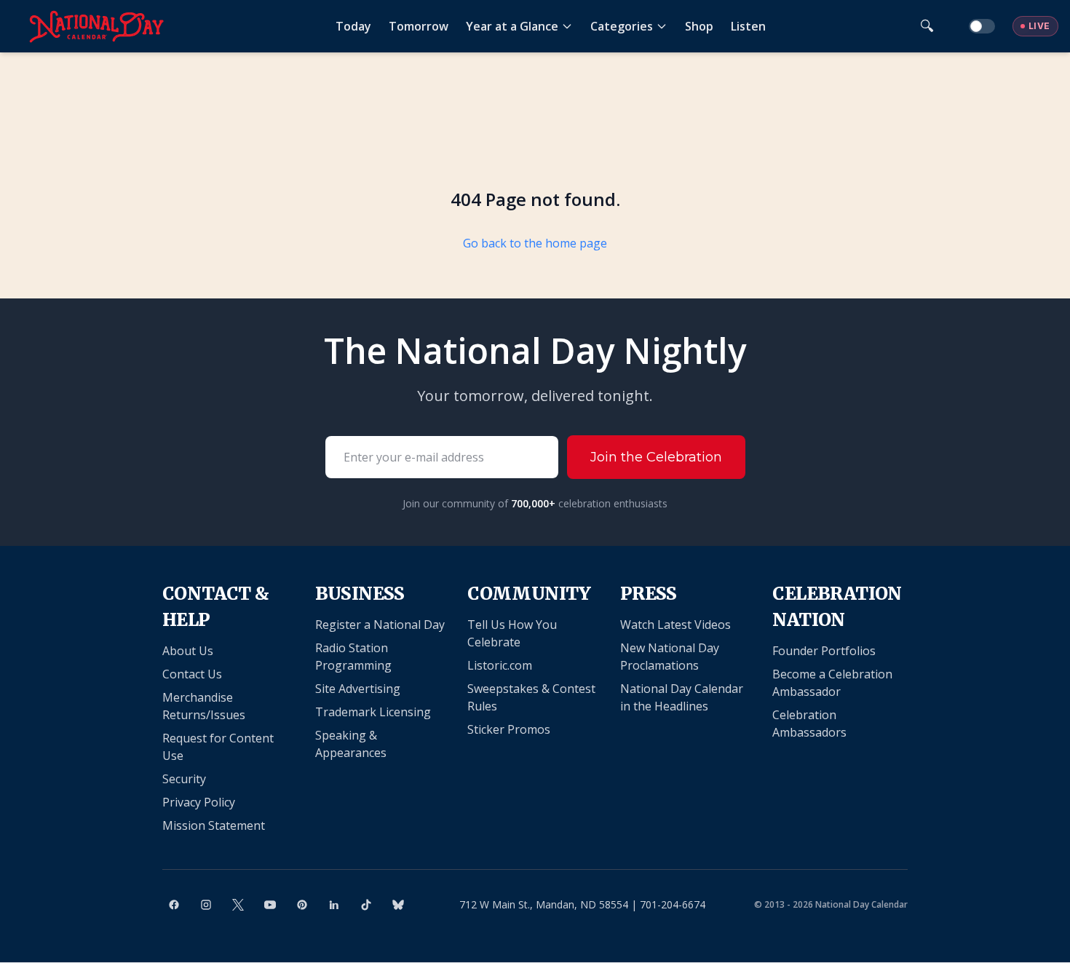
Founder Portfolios (824, 651)
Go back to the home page (535, 243)
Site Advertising (357, 689)
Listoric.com (499, 665)
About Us (187, 651)
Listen (748, 26)
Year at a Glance (512, 26)
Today (353, 26)
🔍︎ (927, 26)
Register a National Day (380, 625)
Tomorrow (418, 26)
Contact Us (192, 674)
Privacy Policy (198, 802)
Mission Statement (213, 825)
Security (184, 779)
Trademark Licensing (373, 712)
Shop (699, 26)
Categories (621, 26)
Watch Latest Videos (675, 625)
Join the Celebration (656, 457)
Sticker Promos (508, 729)
